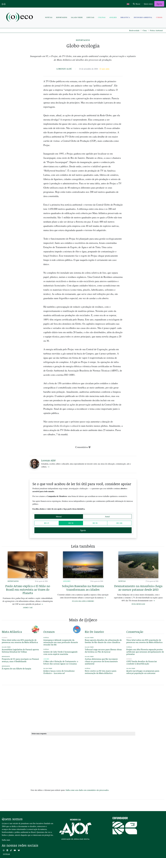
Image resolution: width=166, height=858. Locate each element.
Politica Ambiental (156, 30)
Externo (129, 637)
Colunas (101, 17)
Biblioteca (125, 17)
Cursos (159, 17)
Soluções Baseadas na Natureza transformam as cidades (83, 587)
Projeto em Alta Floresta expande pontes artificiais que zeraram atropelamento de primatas (145, 651)
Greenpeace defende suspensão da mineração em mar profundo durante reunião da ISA (60, 642)
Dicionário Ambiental (143, 17)
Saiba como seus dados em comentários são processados (87, 790)
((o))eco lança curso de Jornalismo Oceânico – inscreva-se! (59, 671)
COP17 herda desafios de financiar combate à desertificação (141, 662)
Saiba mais (6, 840)
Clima (145, 30)
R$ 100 (119, 523)
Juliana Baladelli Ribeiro (83, 601)
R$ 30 (71, 523)
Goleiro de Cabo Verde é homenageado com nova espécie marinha (60, 652)
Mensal (58, 516)
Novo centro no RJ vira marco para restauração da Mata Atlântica (100, 671)
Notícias (48, 17)
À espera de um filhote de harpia (16, 668)
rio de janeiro (94, 632)
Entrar (6, 854)
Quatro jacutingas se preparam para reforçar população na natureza (142, 671)
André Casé (28, 607)
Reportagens (61, 17)
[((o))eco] (20, 17)
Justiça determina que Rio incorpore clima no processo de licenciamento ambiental (101, 661)
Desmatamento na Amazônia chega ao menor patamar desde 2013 (138, 587)
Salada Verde (77, 17)
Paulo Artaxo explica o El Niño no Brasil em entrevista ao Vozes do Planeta (27, 589)
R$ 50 (95, 523)
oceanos (49, 632)
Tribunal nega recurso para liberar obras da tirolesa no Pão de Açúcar (103, 650)
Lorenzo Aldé (64, 68)
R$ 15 (46, 523)
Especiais (90, 17)
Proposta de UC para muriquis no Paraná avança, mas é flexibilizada (20, 660)
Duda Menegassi (138, 604)
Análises (113, 17)
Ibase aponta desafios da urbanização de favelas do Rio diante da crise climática (103, 641)
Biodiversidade (134, 30)
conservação (134, 632)
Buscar (137, 4)
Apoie (159, 3)
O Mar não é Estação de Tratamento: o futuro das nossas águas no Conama (60, 662)
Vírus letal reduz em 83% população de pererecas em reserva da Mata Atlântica (20, 641)
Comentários (81, 447)
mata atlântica (12, 632)
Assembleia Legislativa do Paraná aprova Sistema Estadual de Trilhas (20, 650)
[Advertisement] (145, 314)
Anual (107, 516)
